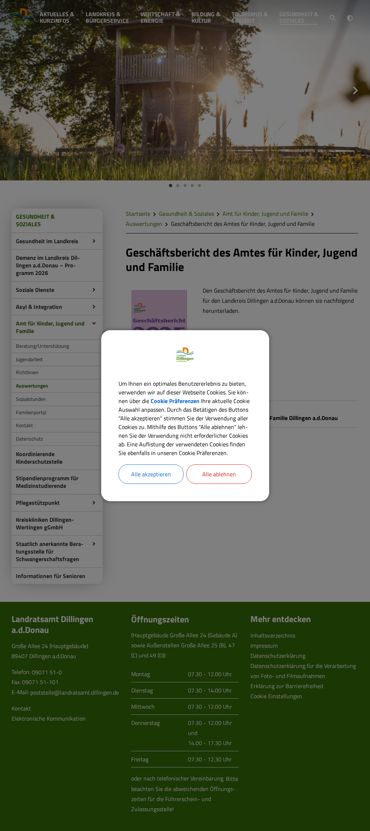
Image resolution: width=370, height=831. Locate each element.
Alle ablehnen (219, 474)
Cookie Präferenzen (175, 401)
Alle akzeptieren (151, 474)
